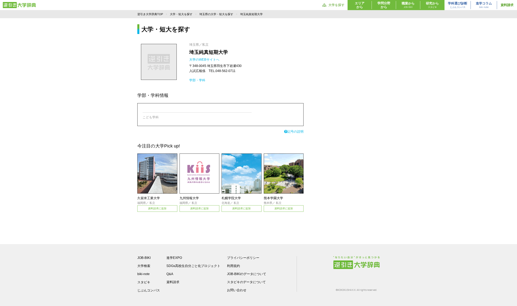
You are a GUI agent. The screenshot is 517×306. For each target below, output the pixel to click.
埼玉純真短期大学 (208, 52)
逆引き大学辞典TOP (150, 14)
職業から (408, 5)
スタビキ (143, 282)
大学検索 (143, 266)
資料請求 (507, 5)
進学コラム (484, 5)
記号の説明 (295, 131)
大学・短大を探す (181, 14)
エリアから (360, 5)
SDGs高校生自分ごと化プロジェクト (193, 266)
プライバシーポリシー (243, 257)
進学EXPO (174, 257)
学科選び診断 (457, 5)
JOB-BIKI (144, 257)
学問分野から (383, 5)
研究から (432, 5)
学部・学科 (197, 80)
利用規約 (233, 266)
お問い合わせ (236, 290)
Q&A (169, 274)
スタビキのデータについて (246, 282)
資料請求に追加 (157, 208)
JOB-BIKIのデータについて (246, 274)
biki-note (143, 274)
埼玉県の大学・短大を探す (216, 14)
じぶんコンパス (148, 290)
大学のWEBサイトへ (204, 59)
